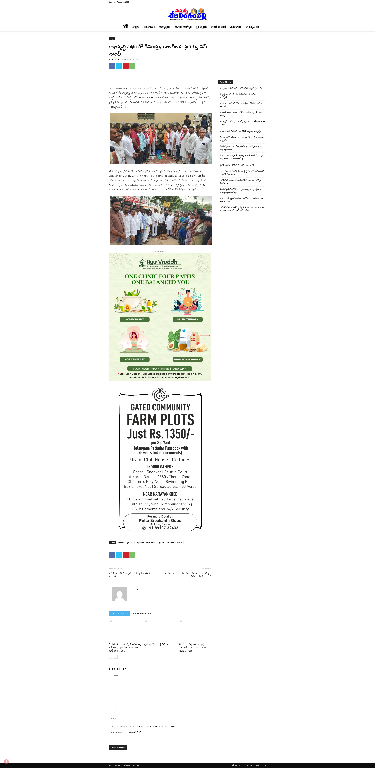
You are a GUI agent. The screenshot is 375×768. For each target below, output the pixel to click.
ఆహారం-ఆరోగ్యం (183, 26)
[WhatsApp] (132, 66)
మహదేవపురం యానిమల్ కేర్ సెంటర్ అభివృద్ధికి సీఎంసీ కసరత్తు (241, 113)
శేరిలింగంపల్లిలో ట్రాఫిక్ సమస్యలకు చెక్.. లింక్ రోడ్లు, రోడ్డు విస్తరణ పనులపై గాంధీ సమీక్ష (241, 157)
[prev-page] (111, 657)
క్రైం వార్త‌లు (201, 26)
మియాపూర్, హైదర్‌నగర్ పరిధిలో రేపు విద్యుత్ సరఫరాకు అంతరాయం (242, 200)
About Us (236, 765)
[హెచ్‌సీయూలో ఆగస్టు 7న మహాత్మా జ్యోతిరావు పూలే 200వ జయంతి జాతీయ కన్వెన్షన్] (125, 631)
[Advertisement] (160, 78)
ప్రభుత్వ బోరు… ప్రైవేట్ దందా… (159, 644)
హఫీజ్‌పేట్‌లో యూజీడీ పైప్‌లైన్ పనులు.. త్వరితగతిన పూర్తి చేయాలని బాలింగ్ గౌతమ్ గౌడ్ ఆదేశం (242, 209)
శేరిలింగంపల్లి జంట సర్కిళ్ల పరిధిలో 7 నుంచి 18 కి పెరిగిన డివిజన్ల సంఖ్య (193, 647)
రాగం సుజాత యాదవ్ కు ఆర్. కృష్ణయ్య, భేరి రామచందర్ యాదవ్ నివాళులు (242, 172)
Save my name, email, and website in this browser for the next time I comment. (145, 726)
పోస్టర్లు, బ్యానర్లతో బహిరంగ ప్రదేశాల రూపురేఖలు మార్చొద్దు (239, 95)
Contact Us (247, 765)
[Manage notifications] (6, 761)
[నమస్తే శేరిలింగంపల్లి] (187, 14)
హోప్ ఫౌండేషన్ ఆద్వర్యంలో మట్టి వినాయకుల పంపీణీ (130, 574)
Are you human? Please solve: (121, 732)
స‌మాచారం (236, 26)
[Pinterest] (126, 66)
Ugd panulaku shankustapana (170, 542)
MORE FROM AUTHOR (141, 614)
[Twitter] (119, 66)
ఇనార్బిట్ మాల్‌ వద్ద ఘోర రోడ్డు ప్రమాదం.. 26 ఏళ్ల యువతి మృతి (242, 123)
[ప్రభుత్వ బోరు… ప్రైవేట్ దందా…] (160, 631)
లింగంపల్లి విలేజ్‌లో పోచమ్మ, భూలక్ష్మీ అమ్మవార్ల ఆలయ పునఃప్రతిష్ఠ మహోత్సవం (241, 190)
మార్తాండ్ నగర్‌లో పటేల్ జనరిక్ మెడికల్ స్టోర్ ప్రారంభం (241, 88)
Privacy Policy (260, 765)
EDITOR (116, 59)
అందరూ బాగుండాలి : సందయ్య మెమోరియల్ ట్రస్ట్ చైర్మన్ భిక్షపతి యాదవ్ (188, 574)
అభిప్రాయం (149, 26)
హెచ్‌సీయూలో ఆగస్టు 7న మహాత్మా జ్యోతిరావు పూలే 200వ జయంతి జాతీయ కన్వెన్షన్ (125, 647)
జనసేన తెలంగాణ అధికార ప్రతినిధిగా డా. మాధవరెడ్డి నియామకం (240, 181)
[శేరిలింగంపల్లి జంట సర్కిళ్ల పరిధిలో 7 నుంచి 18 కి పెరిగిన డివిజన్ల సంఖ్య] (195, 631)
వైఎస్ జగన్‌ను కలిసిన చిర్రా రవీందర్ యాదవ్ (237, 165)
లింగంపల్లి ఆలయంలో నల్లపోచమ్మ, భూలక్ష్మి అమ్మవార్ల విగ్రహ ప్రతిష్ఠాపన (241, 147)
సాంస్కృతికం (252, 26)
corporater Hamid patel (145, 542)
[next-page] (116, 657)
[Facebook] (263, 2)
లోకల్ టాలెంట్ (218, 26)
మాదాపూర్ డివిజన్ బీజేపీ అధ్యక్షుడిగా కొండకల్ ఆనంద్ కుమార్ (241, 104)
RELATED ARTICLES (119, 614)
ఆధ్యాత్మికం (165, 26)
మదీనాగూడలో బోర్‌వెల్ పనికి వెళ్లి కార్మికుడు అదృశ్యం (240, 131)
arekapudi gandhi (125, 542)
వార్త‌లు (135, 26)
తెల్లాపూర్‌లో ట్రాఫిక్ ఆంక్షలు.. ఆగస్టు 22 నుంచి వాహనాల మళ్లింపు (242, 138)
